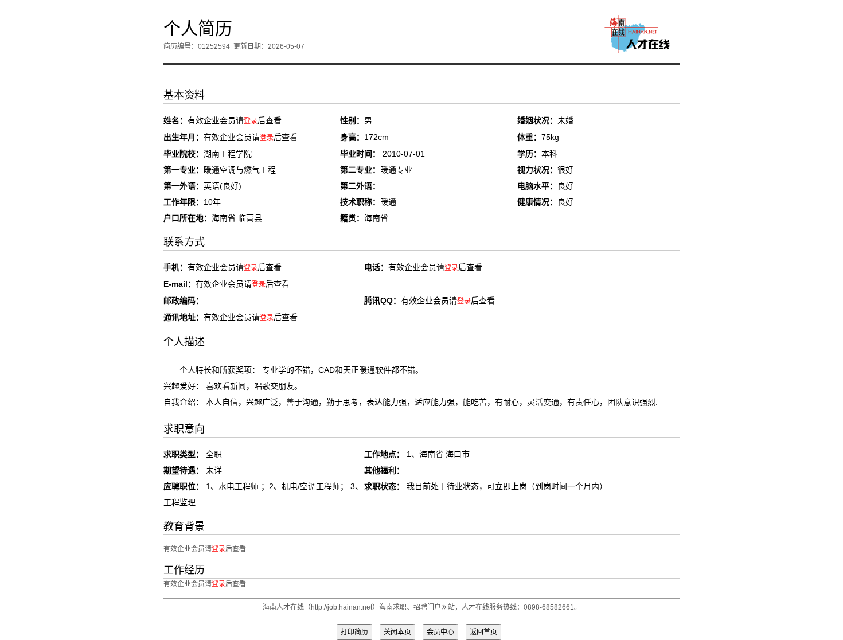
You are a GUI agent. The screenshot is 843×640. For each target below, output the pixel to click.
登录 (250, 121)
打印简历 (354, 632)
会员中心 (440, 632)
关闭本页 (397, 632)
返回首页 (483, 632)
